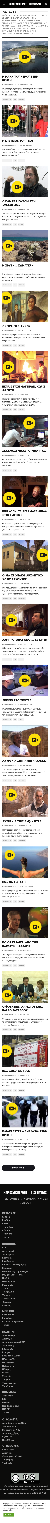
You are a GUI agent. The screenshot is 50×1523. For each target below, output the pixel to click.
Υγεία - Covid (8, 1299)
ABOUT (26, 1203)
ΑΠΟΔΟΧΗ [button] (8, 1515)
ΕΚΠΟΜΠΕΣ (11, 1199)
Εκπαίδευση (8, 1315)
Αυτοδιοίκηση (9, 1335)
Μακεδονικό (8, 1363)
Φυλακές (6, 1305)
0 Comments (7, 99)
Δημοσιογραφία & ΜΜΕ (13, 1342)
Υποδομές (7, 1463)
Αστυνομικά (8, 1251)
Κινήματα (7, 1268)
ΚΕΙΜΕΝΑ (29, 1199)
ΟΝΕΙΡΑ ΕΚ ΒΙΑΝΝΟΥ (16, 326)
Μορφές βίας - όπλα (12, 1275)
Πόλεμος (6, 1369)
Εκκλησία (7, 1258)
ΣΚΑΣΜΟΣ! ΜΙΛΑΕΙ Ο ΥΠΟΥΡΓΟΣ (24, 451)
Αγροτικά (7, 1453)
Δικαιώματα (8, 1255)
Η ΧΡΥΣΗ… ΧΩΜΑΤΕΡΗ (17, 265)
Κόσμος (6, 1217)
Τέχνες (5, 1325)
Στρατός (6, 1376)
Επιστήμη (7, 1318)
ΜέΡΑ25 (6, 1402)
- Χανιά (6, 1237)
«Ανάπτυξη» (8, 1450)
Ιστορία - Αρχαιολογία (13, 1322)
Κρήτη (5, 1224)
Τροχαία (6, 1295)
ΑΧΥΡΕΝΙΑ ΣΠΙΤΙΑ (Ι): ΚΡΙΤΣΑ (22, 821)
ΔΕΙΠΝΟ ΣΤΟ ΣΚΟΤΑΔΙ (17, 700)
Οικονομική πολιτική (12, 1456)
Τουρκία (6, 1380)
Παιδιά (5, 1278)
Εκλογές (6, 1352)
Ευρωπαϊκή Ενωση (11, 1356)
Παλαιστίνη (8, 1366)
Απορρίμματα (9, 1427)
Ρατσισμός (7, 1285)
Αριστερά (7, 1339)
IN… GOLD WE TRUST (17, 1071)
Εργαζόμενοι (8, 1261)
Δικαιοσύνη (8, 1346)
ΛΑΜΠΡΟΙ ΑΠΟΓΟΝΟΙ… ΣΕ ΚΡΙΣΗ (24, 639)
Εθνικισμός (7, 1349)
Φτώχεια (6, 1302)
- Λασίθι (6, 1230)
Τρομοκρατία (9, 1383)
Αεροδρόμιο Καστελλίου (14, 1423)
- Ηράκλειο (7, 1227)
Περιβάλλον (8, 1440)
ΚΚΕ (4, 1399)
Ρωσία (5, 1373)
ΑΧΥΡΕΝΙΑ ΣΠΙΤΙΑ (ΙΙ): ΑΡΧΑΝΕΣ (24, 760)
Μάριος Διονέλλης (9, 84)
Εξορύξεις (7, 1437)
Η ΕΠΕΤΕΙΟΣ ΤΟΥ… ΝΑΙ (17, 140)
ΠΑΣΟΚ (6, 1409)
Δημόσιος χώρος (10, 1433)
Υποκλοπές (7, 1386)
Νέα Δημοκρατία (10, 1406)
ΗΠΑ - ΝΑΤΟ (8, 1359)
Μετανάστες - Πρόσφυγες (15, 1272)
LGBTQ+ (6, 1248)
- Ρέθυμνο (7, 1234)
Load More (18, 1168)
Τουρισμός (7, 1460)
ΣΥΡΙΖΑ (6, 1413)
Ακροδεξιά (7, 1396)
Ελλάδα (6, 1220)
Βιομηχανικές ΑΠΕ (11, 1430)
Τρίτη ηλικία (8, 1292)
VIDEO (44, 1199)
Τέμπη (5, 1289)
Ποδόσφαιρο (8, 1282)
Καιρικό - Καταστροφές (14, 1265)
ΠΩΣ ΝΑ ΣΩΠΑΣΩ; (14, 882)
